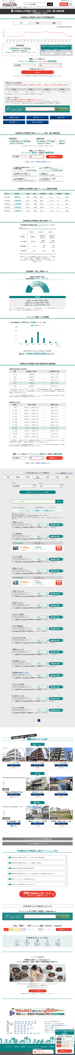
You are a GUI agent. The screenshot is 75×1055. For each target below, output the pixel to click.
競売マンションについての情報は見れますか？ (24, 879)
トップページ (9, 1046)
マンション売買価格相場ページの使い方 (38, 13)
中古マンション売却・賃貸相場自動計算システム (56, 1025)
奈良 (28, 1028)
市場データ (38, 117)
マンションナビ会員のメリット (52, 1026)
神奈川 (19, 1021)
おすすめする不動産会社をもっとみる (37, 843)
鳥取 (15, 1029)
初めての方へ (48, 1023)
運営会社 (16, 1046)
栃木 (32, 1021)
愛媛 (22, 1031)
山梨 (28, 1024)
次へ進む (37, 72)
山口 (28, 1029)
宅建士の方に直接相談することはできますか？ (24, 884)
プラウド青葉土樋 (18, 626)
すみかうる (47, 1031)
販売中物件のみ (40, 507)
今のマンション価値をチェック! (37, 894)
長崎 (22, 1033)
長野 (31, 1024)
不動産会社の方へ (37, 1048)
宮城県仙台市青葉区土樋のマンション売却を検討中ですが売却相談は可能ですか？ (33, 873)
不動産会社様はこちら (67, 0)
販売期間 (61, 117)
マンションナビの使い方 (58, 1023)
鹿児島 (34, 1033)
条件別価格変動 (38, 122)
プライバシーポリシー (33, 1046)
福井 (25, 1024)
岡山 (22, 1029)
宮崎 (31, 1033)
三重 (25, 1026)
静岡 (19, 1026)
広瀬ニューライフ (18, 522)
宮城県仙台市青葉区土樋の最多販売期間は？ (23, 868)
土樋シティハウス (18, 602)
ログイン (6, 0)
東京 (15, 1021)
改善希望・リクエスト (55, 1046)
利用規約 (23, 1046)
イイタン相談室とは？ (37, 991)
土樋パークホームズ (18, 591)
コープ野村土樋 (17, 533)
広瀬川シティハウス (18, 649)
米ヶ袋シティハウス (18, 696)
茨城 (29, 1021)
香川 (19, 1031)
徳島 (15, 1031)
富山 (19, 1024)
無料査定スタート (54, 156)
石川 (22, 1024)
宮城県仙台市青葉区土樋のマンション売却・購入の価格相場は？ (29, 857)
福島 (35, 1023)
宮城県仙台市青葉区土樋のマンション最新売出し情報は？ (27, 863)
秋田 (29, 1023)
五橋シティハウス (18, 568)
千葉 (26, 1021)
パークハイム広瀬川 (18, 707)
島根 (19, 1029)
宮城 (26, 1023)
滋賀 (15, 1028)
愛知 (22, 1026)
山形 (32, 1023)
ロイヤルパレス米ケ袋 (19, 637)
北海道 (15, 1023)
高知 (25, 1031)
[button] (50, 524)
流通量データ (15, 122)
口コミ (46, 1028)
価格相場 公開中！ (55, 525)
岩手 (23, 1023)
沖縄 (38, 1033)
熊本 (25, 1033)
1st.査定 (51, 1028)
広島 (25, 1029)
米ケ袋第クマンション (19, 661)
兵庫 (25, 1028)
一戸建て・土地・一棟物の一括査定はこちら (37, 161)
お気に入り (60, 521)
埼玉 (23, 1021)
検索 (50, 4)
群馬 (35, 1021)
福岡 (15, 1033)
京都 (19, 1028)
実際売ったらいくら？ (42, 524)
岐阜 (15, 1026)
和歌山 (31, 1028)
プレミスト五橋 (17, 556)
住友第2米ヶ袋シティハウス (21, 672)
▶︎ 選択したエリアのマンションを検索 (37, 492)
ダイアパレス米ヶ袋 (18, 684)
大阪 (22, 1028)
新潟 (15, 1024)
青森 (20, 1023)
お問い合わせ (44, 1046)
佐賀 (19, 1033)
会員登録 (12, 0)
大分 (28, 1033)
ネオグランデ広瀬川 (18, 614)
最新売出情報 (15, 117)
